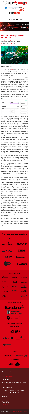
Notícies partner (10, 40)
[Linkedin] (13, 393)
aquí (12, 69)
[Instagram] (13, 19)
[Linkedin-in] (7, 19)
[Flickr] (9, 19)
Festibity (3, 40)
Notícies (6, 374)
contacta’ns (5, 404)
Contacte (25, 411)
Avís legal (20, 411)
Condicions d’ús (13, 411)
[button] (17, 19)
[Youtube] (11, 19)
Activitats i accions (9, 376)
